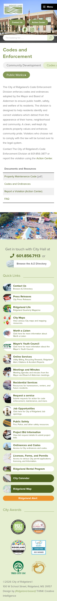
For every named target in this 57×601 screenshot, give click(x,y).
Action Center (38, 22)
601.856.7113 (28, 256)
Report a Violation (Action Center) (23, 191)
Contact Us (17, 22)
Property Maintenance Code (20, 176)
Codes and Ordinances (17, 184)
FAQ (6, 199)
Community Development (24, 65)
